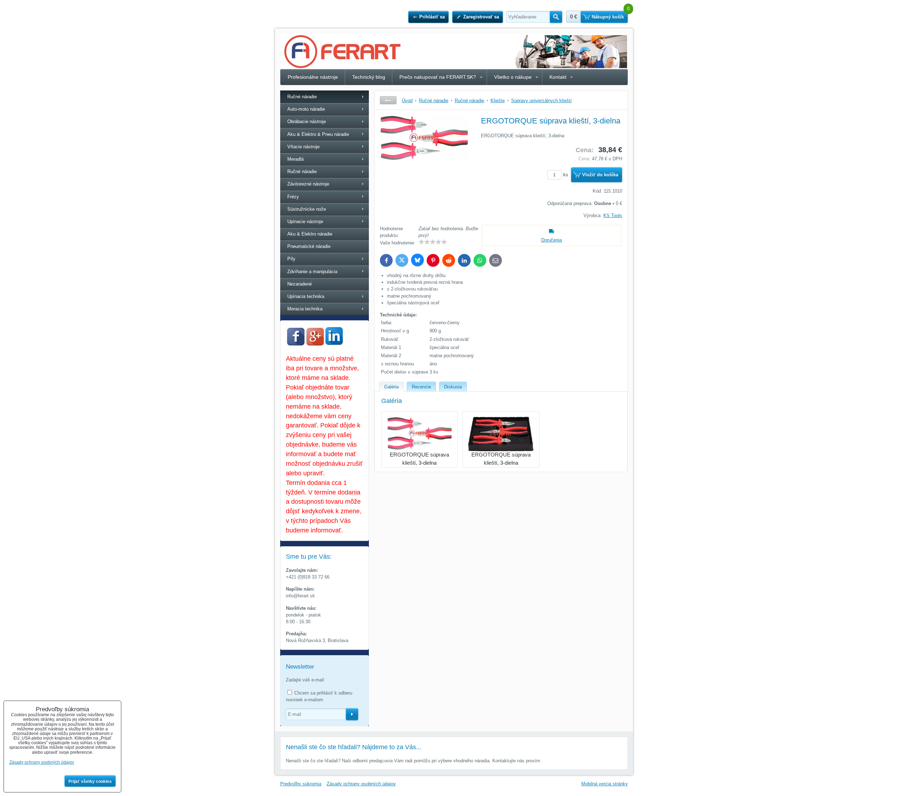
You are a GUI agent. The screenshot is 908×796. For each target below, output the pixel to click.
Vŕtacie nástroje (303, 146)
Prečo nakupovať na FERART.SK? (437, 77)
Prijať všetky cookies (90, 781)
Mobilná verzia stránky (604, 783)
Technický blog (368, 77)
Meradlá (295, 159)
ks (566, 174)
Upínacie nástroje (305, 221)
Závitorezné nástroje (308, 184)
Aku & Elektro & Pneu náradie (318, 134)
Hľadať (556, 17)
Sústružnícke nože (306, 209)
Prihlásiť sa (432, 17)
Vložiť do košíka (600, 174)
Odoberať (352, 714)
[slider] (433, 242)
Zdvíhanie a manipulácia (312, 271)
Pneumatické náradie (309, 246)
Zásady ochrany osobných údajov (361, 783)
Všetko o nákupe (513, 77)
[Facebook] (296, 344)
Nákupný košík (608, 17)
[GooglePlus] (315, 344)
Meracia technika (304, 308)
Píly (291, 258)
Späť (388, 100)
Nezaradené (299, 284)
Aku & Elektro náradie (309, 234)
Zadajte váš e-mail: (305, 679)
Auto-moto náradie (306, 109)
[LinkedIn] (334, 342)
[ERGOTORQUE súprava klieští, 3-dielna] (424, 168)
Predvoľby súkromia (300, 783)
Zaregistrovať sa (481, 17)
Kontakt (557, 77)
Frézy (293, 196)
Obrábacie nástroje (306, 121)
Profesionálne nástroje (313, 77)
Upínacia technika (305, 296)
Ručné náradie (302, 96)
